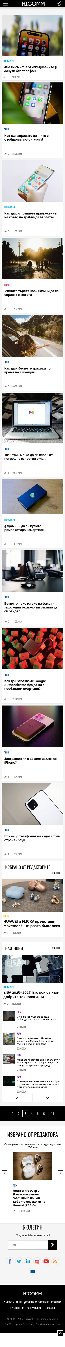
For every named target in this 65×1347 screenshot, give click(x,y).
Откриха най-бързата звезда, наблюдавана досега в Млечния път (37, 1018)
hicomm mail (32, 1272)
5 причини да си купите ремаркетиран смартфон (24, 528)
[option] (32, 1019)
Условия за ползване (36, 1302)
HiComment (8, 60)
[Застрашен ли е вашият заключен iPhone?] (32, 727)
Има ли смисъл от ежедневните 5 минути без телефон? (30, 69)
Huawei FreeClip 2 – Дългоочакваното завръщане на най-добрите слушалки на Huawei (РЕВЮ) (29, 1198)
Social (6, 915)
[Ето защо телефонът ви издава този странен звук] (32, 804)
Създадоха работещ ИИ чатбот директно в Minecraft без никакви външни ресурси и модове (35, 1041)
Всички (56, 873)
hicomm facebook (10, 1261)
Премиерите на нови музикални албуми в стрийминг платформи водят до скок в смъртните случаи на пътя (38, 1084)
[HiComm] (33, 3)
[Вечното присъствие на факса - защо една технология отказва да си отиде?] (32, 571)
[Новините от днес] (59, 3)
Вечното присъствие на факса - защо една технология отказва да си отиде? (30, 607)
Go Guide (50, 1308)
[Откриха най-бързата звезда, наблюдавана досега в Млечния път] (9, 1018)
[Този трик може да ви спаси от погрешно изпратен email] (32, 418)
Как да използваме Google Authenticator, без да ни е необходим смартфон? (25, 685)
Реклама (56, 1302)
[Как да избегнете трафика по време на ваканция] (32, 336)
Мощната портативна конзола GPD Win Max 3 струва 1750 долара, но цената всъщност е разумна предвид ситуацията (38, 1064)
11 (52, 1113)
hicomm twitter (19, 1261)
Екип (19, 1302)
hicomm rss (55, 1261)
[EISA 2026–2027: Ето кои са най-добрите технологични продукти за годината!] (32, 969)
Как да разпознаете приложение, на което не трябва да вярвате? (30, 215)
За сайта (9, 1302)
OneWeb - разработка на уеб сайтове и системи (32, 1324)
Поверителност (34, 1308)
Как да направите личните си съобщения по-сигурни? (27, 137)
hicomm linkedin (28, 1261)
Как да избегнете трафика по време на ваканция (27, 370)
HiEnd (7, 284)
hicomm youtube (46, 1261)
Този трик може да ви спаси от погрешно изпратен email (28, 457)
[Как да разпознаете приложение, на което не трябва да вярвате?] (32, 181)
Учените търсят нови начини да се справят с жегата (31, 293)
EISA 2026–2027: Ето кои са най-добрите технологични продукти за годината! (31, 996)
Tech (6, 129)
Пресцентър (16, 1308)
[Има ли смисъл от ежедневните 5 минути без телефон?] (32, 36)
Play (19, 1033)
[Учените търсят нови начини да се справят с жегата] (32, 259)
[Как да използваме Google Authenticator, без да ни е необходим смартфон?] (32, 649)
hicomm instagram (37, 1261)
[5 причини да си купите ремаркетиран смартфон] (32, 497)
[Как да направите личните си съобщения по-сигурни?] (32, 103)
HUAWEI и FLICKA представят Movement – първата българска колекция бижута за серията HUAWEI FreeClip (31, 928)
